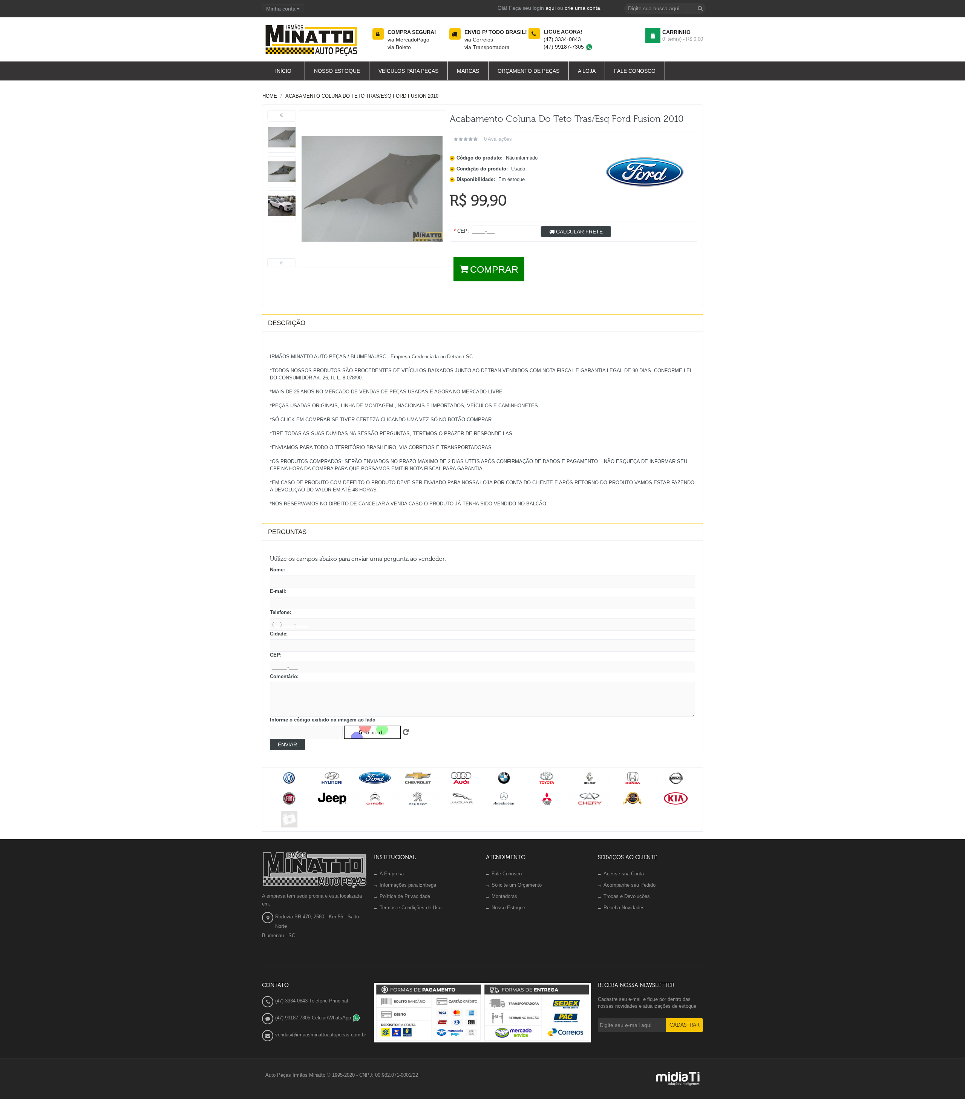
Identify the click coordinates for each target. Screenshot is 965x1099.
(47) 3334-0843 (562, 39)
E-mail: (278, 591)
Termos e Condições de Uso (410, 907)
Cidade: (279, 634)
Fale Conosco (507, 873)
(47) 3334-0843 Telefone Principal (311, 1001)
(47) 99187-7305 (564, 47)
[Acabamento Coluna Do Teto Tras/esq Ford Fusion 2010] (282, 137)
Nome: (277, 570)
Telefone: (280, 612)
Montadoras (504, 896)
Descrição (286, 323)
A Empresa (392, 873)
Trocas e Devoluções (627, 896)
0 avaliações (498, 139)
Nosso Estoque (508, 907)
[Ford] (645, 172)
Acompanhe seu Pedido (630, 885)
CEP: (276, 655)
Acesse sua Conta (624, 873)
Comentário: (284, 676)
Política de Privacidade (405, 896)
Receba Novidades (624, 907)
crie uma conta (582, 8)
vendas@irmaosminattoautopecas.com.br (320, 1035)
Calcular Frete (578, 232)
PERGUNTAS (287, 532)
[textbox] (665, 8)
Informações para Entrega (408, 885)
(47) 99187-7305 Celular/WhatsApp (313, 1018)
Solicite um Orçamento (517, 885)
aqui (550, 8)
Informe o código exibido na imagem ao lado (322, 720)
